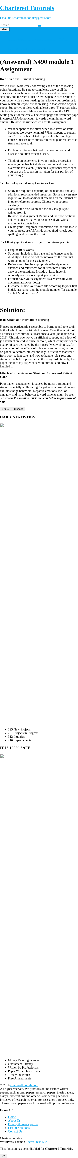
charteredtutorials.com (24, 1085)
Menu (5, 29)
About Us (25, 39)
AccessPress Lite (36, 1142)
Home (12, 39)
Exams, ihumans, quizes (50, 39)
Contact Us (42, 49)
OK (3, 1155)
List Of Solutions (20, 49)
